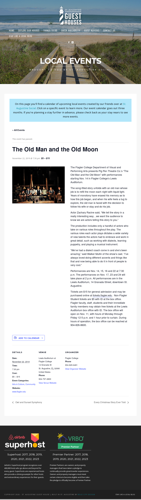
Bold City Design (86, 494)
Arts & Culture (18, 384)
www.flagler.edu (19, 391)
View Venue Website (47, 382)
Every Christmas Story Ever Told (110, 402)
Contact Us (109, 30)
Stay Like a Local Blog (20, 36)
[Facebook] (68, 42)
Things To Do (50, 30)
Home (11, 30)
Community (30, 384)
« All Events (18, 130)
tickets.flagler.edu (102, 295)
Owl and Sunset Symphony (28, 402)
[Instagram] (72, 42)
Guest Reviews (91, 30)
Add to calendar (29, 338)
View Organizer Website (75, 368)
